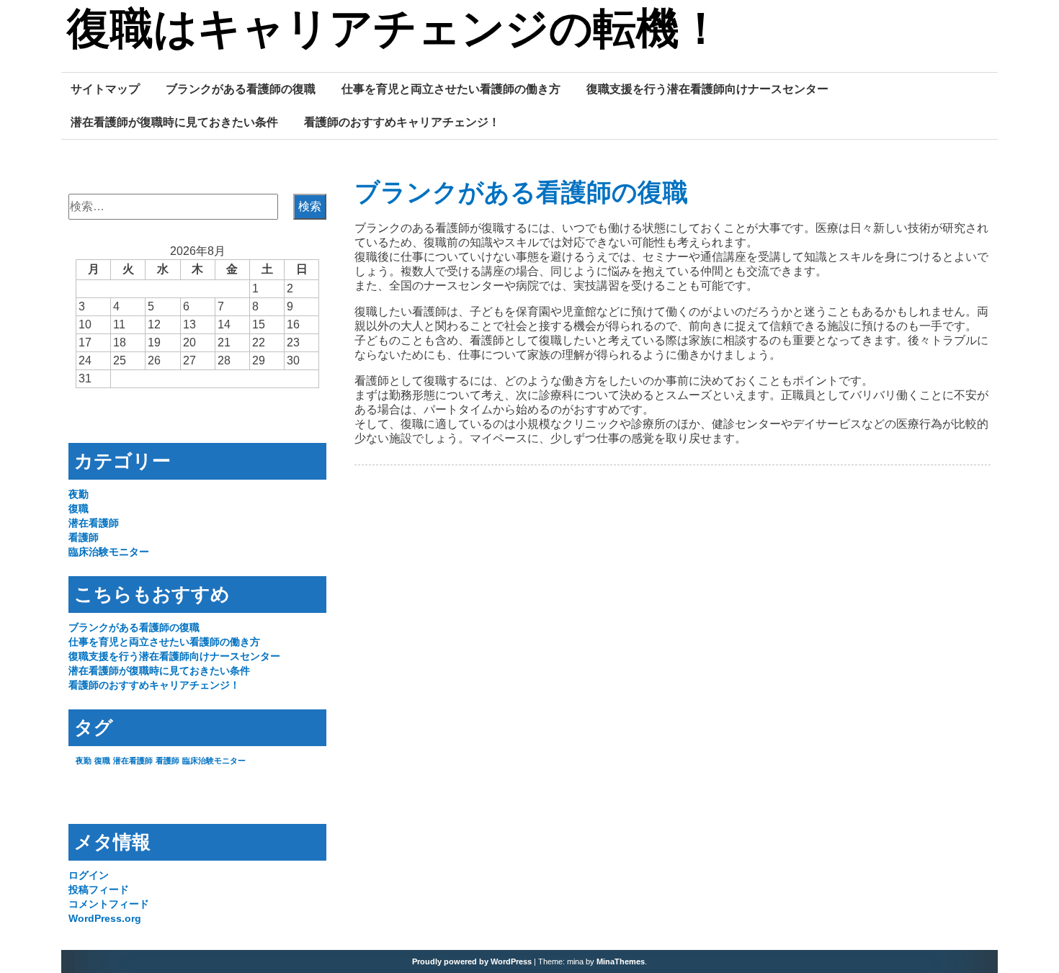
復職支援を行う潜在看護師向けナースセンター (707, 88)
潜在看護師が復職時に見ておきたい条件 (174, 122)
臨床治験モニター (108, 551)
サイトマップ (105, 88)
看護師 (83, 537)
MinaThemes (620, 961)
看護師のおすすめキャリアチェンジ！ (402, 122)
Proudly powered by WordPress (472, 961)
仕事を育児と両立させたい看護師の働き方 (450, 88)
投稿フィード (98, 889)
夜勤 (78, 494)
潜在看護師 (93, 523)
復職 (78, 508)
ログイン (88, 875)
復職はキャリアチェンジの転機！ (395, 31)
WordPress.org (104, 918)
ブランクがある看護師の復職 (241, 88)
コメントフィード (108, 904)
